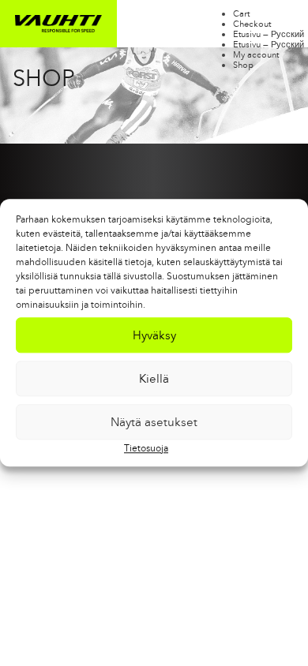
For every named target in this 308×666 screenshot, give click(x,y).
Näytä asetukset (154, 422)
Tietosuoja (146, 448)
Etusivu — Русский (268, 33)
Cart (241, 13)
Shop (243, 64)
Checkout (252, 23)
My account (256, 54)
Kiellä (154, 379)
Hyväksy (154, 335)
